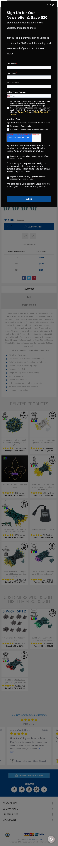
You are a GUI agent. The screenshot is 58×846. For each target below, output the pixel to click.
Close (50, 5)
